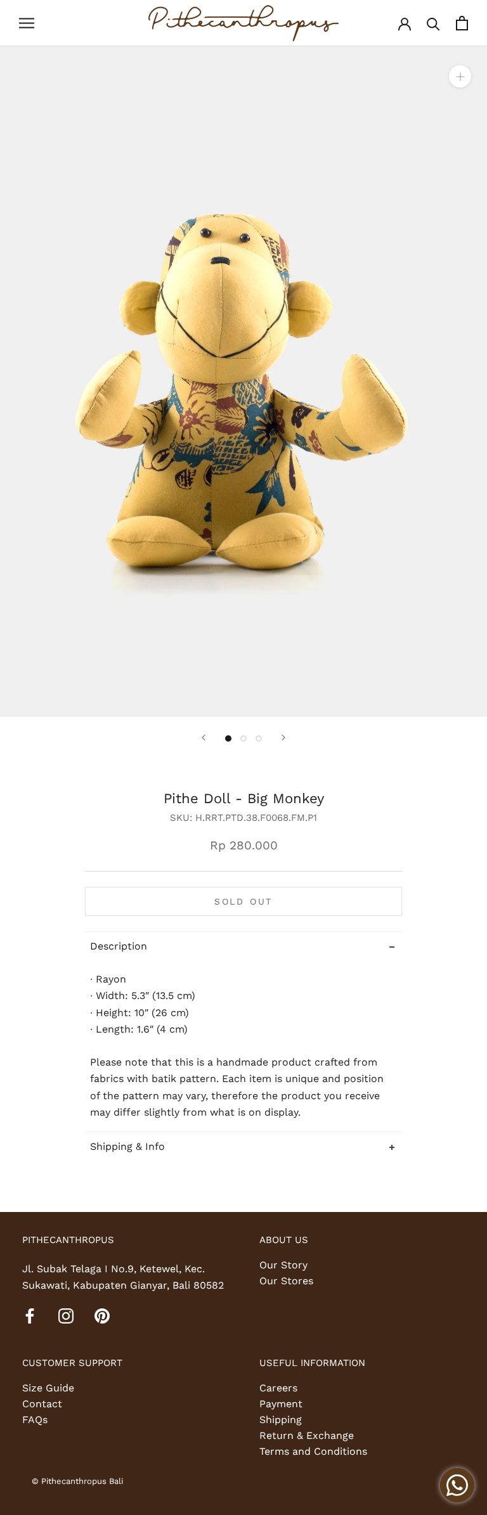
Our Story (283, 1265)
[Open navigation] (26, 23)
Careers (278, 1388)
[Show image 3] (259, 738)
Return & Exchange (306, 1435)
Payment (280, 1404)
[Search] (433, 23)
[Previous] (203, 737)
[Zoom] (460, 76)
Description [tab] (118, 946)
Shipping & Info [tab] (127, 1146)
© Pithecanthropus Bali (77, 1481)
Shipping (280, 1419)
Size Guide (48, 1388)
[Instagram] (66, 1315)
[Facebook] (29, 1315)
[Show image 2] (243, 738)
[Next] (283, 737)
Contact (42, 1404)
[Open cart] (462, 23)
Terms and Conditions (313, 1451)
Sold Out (243, 901)
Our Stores (286, 1281)
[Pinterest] (102, 1315)
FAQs (35, 1419)
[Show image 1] (228, 738)
